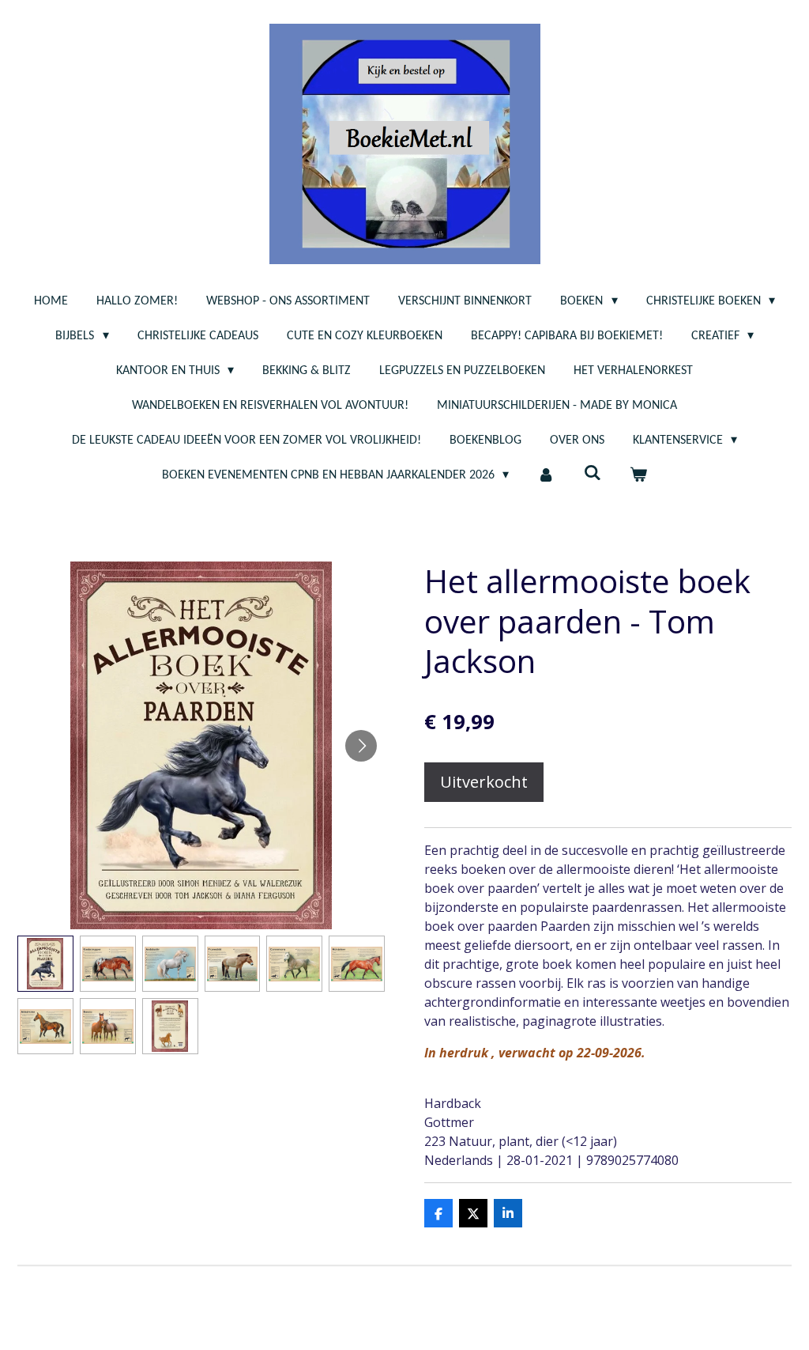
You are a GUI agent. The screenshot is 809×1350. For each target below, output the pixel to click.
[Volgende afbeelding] (361, 746)
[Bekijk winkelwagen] (638, 475)
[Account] (546, 475)
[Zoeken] (592, 474)
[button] (45, 964)
